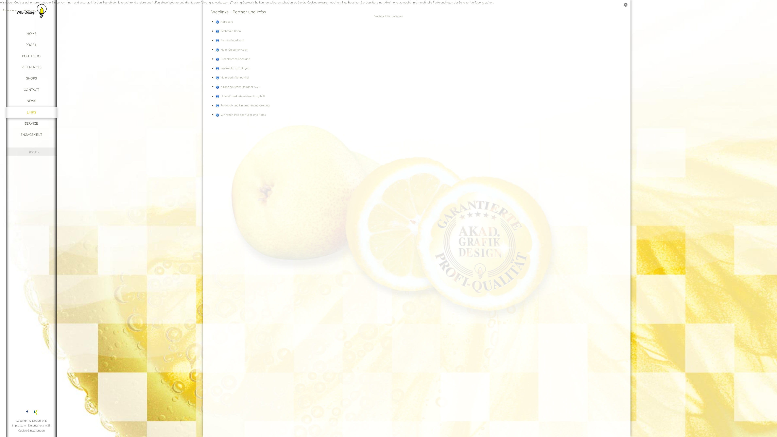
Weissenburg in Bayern (235, 68)
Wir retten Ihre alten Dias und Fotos (243, 114)
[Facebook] (27, 411)
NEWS (31, 101)
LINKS (31, 112)
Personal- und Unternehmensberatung (245, 105)
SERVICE (31, 123)
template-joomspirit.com (775, 412)
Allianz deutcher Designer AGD (240, 86)
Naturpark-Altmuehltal (235, 77)
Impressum (19, 425)
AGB (48, 425)
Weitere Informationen (388, 16)
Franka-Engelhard (232, 40)
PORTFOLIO (31, 56)
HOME (31, 34)
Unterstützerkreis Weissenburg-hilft (243, 96)
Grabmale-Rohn (231, 31)
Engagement (31, 135)
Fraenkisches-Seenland (235, 58)
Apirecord (227, 21)
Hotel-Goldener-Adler (234, 49)
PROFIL (31, 45)
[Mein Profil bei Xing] (35, 411)
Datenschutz (36, 425)
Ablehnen (30, 10)
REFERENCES (31, 67)
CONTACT (31, 90)
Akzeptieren (10, 10)
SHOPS (31, 78)
